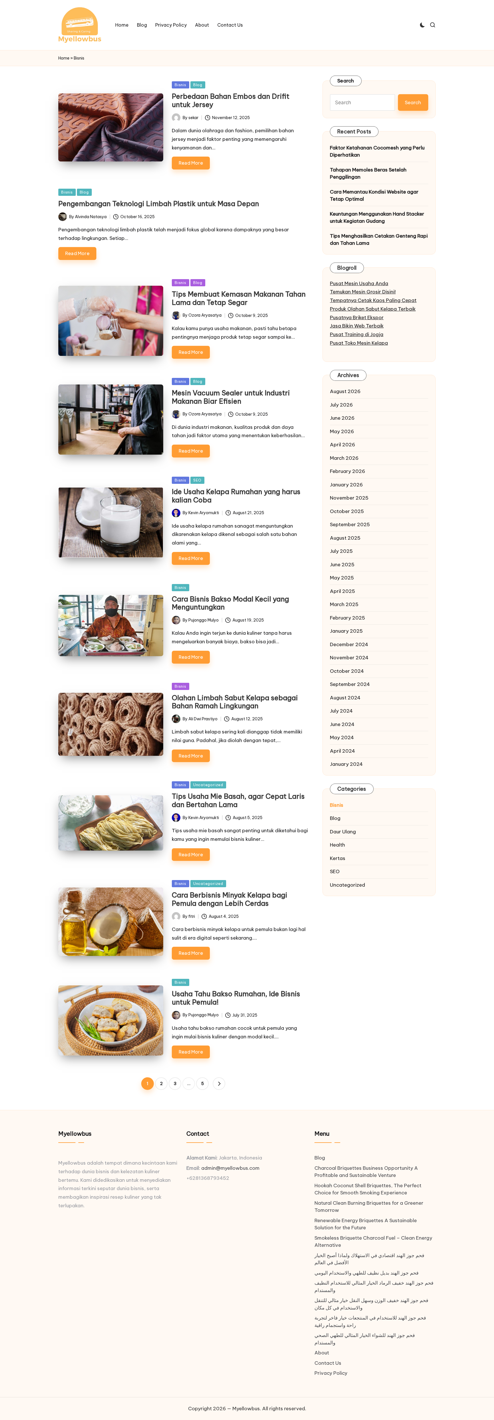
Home (63, 58)
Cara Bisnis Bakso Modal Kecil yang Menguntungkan (230, 603)
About (321, 1353)
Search (345, 81)
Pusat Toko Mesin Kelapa (359, 343)
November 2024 (349, 657)
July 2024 (341, 711)
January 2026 (346, 485)
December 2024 (349, 644)
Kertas (337, 858)
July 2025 (341, 551)
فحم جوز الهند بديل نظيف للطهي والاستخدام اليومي (366, 1273)
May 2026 (342, 431)
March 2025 (344, 604)
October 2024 (347, 671)
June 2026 (342, 418)
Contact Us (327, 1363)
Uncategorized (208, 784)
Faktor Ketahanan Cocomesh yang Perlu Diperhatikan (377, 151)
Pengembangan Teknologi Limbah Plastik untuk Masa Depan (158, 203)
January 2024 (346, 764)
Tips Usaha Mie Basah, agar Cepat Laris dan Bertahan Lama (238, 800)
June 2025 (342, 564)
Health (337, 845)
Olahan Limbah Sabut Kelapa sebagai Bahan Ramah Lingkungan (235, 701)
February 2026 (347, 471)
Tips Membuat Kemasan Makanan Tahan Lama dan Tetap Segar (239, 298)
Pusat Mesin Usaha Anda (359, 283)
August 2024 (345, 698)
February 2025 (347, 618)
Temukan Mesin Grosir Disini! (363, 292)
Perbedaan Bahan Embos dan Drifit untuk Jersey (230, 100)
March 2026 (344, 458)
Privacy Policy (330, 1373)
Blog (197, 84)
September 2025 (350, 524)
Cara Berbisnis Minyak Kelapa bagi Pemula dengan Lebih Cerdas (229, 899)
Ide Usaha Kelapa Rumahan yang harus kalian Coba (236, 495)
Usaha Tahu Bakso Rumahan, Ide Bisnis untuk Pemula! (236, 997)
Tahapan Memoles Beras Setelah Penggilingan (368, 173)
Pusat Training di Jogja (356, 334)
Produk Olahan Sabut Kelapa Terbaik (373, 309)
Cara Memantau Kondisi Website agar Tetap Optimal (374, 195)
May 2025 (342, 578)
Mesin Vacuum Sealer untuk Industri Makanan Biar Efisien (231, 396)
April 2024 (342, 751)
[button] (219, 1083)
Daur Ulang (343, 832)
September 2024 (350, 684)
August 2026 (345, 391)
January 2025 (346, 631)
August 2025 (345, 538)
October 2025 (347, 511)
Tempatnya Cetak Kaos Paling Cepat (373, 300)
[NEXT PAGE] (219, 1083)
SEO (197, 480)
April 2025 (342, 591)
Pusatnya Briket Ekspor (357, 317)
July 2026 (341, 405)
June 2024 (342, 724)
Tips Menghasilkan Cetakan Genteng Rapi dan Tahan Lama (379, 239)
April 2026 (342, 444)
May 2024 (342, 737)
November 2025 (349, 498)
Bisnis (180, 84)
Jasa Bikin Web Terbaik (357, 326)
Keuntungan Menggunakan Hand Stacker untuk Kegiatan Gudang (377, 217)
